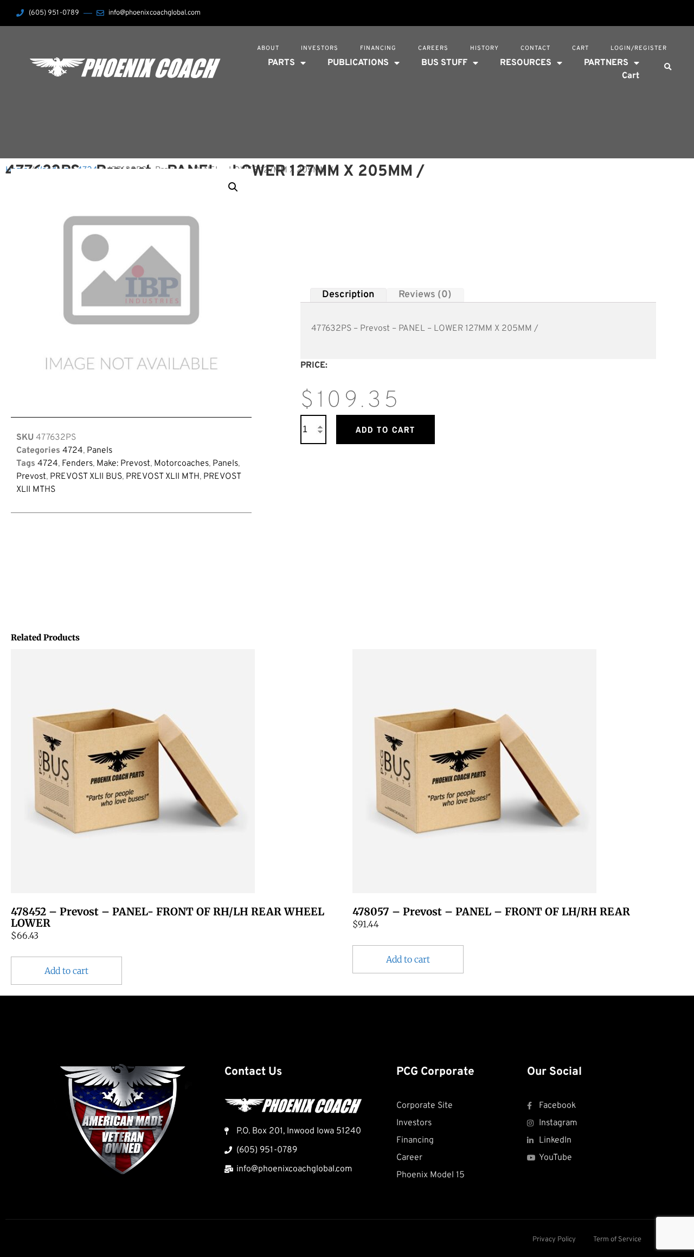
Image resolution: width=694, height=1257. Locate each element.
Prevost (31, 476)
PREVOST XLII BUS (86, 476)
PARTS (281, 62)
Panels (99, 450)
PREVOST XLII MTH (163, 476)
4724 (72, 450)
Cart (580, 48)
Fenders (77, 463)
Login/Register (639, 48)
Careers (433, 48)
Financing (378, 48)
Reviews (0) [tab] (425, 294)
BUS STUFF (444, 62)
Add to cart (385, 429)
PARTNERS (606, 62)
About (268, 48)
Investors (319, 48)
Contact (535, 48)
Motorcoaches (181, 463)
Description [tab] (348, 294)
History (484, 48)
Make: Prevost (123, 463)
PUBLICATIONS (358, 62)
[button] (667, 67)
